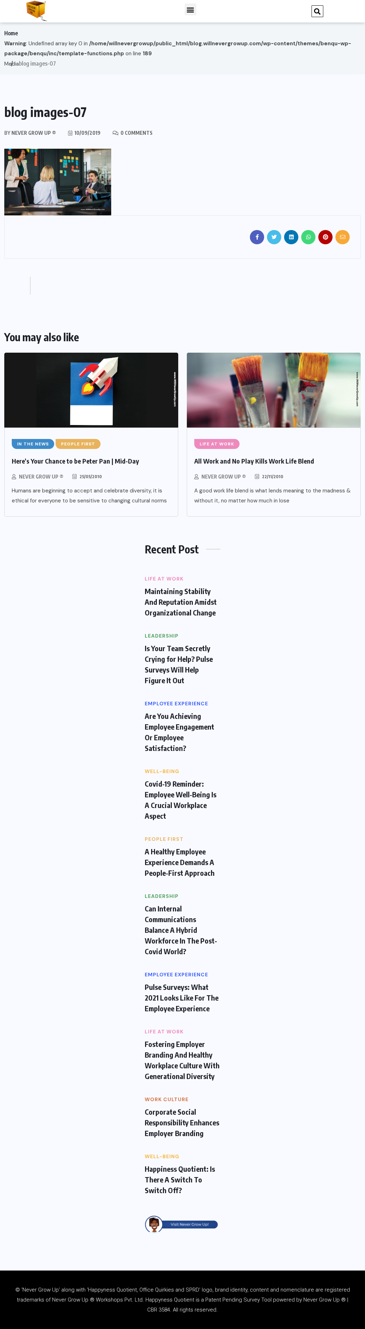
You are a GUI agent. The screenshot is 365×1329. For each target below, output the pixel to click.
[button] (190, 9)
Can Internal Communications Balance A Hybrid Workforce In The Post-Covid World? (181, 930)
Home (11, 33)
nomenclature (297, 1290)
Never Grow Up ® (41, 477)
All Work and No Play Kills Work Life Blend (254, 461)
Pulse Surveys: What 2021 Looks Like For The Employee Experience (182, 997)
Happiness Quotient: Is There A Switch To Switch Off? (180, 1179)
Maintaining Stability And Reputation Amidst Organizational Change (181, 602)
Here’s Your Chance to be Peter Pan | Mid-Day (75, 461)
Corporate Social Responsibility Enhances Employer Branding (182, 1122)
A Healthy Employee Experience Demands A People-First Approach (180, 862)
